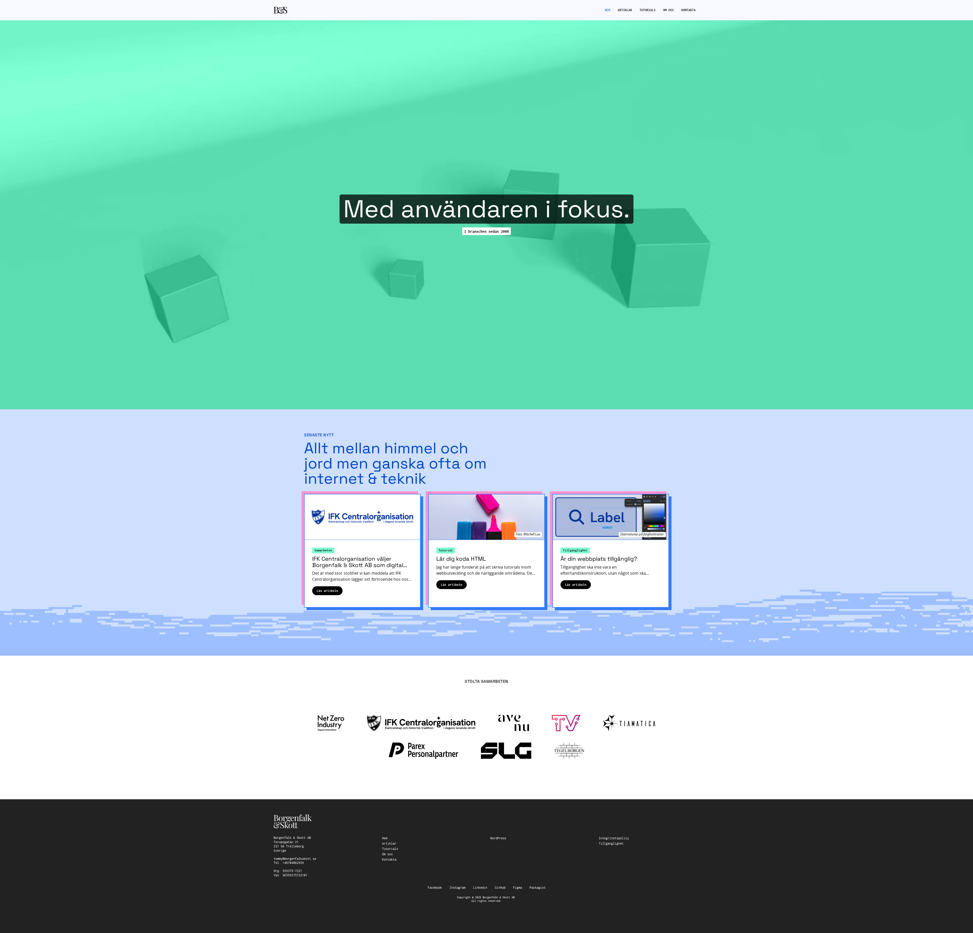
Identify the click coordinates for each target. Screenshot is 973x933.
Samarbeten (323, 550)
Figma (517, 887)
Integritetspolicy (614, 838)
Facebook (435, 887)
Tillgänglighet (575, 550)
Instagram (457, 887)
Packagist (538, 887)
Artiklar (625, 10)
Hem (607, 10)
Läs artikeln (330, 591)
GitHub (500, 887)
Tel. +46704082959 (289, 863)
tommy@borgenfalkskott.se (295, 859)
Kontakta (688, 10)
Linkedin (480, 887)
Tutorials (648, 10)
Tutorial (446, 550)
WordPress (498, 838)
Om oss (668, 10)
